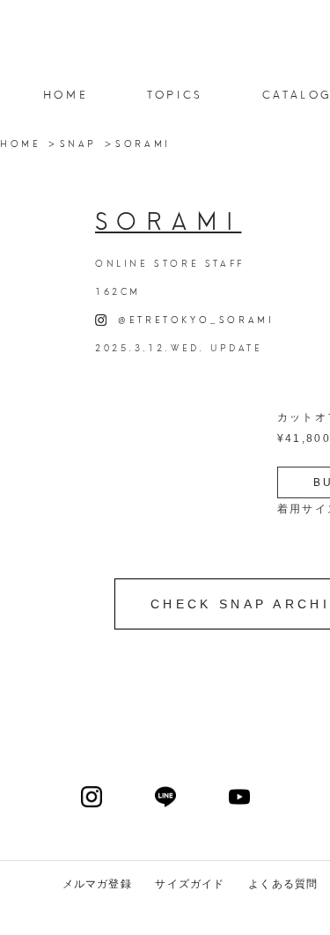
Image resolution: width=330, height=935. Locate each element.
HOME (65, 93)
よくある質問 (283, 884)
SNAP (78, 143)
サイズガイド (189, 884)
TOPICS (175, 93)
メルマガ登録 (97, 884)
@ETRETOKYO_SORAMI (190, 319)
